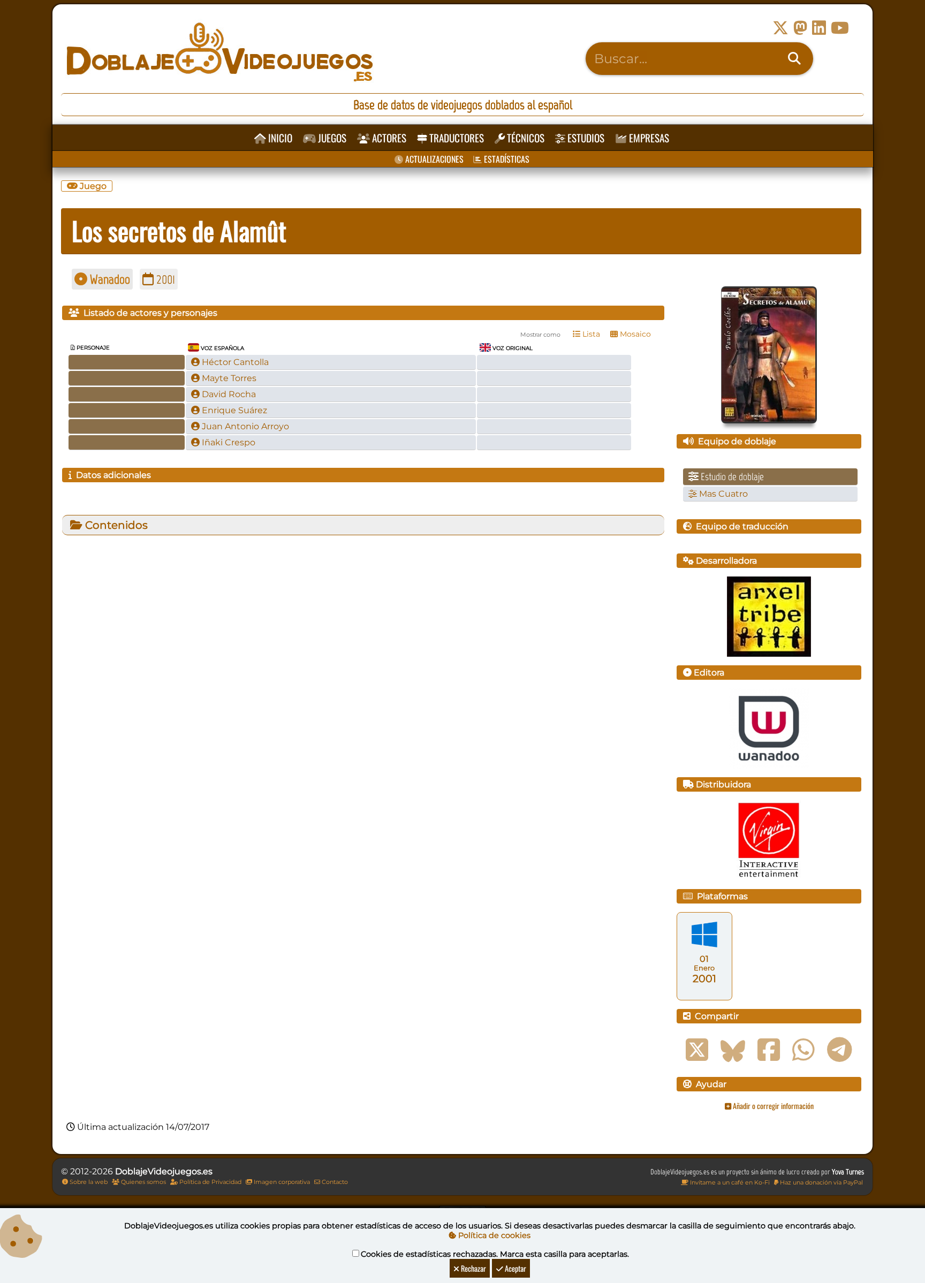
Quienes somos (142, 1182)
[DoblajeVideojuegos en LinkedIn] (819, 28)
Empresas (648, 138)
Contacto (334, 1182)
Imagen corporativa (281, 1182)
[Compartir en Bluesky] (732, 1050)
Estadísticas (505, 159)
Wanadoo (108, 279)
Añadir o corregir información (772, 1105)
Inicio (279, 138)
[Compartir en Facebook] (768, 1050)
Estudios (584, 138)
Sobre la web (88, 1182)
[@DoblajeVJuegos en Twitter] (780, 28)
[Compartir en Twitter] (697, 1050)
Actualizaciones (433, 159)
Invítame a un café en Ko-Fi (729, 1182)
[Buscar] (794, 59)
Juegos (331, 138)
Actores (388, 138)
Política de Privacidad (209, 1182)
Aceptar (514, 1268)
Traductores (455, 138)
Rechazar (472, 1268)
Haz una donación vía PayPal (820, 1182)
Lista (590, 334)
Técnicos (524, 138)
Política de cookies (493, 1235)
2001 (164, 279)
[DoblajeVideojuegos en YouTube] (840, 28)
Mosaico (634, 334)
